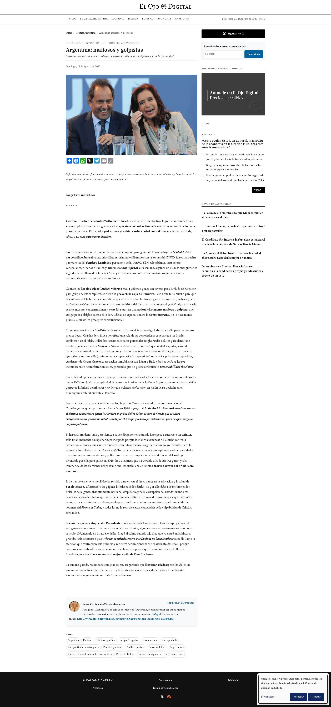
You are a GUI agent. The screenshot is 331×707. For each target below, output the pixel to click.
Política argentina (105, 640)
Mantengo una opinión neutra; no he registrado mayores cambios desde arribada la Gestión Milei (235, 177)
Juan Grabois (178, 654)
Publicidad (233, 681)
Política (87, 640)
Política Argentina (85, 33)
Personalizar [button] (267, 697)
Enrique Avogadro (128, 640)
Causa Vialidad (156, 647)
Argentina (73, 640)
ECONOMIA (164, 18)
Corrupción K (169, 640)
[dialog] (293, 689)
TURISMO (148, 18)
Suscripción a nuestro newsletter (225, 46)
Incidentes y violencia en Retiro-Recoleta (90, 654)
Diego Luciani (176, 647)
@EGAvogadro (186, 603)
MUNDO (133, 18)
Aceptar (316, 697)
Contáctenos (165, 681)
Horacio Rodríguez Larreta (152, 654)
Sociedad (118, 18)
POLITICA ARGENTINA (94, 18)
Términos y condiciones (165, 688)
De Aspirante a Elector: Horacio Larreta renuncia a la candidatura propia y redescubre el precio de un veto (233, 271)
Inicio (72, 18)
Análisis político (135, 647)
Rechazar (299, 697)
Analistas (182, 18)
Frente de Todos (124, 654)
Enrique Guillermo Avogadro (83, 647)
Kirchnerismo (150, 640)
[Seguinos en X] (162, 696)
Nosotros (98, 688)
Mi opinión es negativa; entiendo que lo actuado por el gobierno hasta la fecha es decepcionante (235, 157)
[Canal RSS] (169, 696)
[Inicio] (165, 7)
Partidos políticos (113, 647)
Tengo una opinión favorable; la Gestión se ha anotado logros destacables (233, 167)
